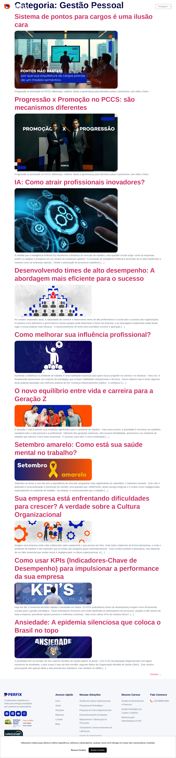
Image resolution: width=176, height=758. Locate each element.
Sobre (82, 6)
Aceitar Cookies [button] (98, 750)
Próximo (155, 674)
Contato (108, 6)
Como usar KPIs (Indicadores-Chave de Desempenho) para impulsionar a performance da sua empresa (87, 568)
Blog (120, 6)
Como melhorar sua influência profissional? (83, 334)
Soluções (94, 6)
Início (70, 6)
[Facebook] (6, 713)
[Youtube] (18, 713)
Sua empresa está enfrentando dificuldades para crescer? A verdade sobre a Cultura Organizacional (82, 506)
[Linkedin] (12, 713)
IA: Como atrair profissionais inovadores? (80, 182)
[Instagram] (24, 713)
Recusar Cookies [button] (78, 750)
